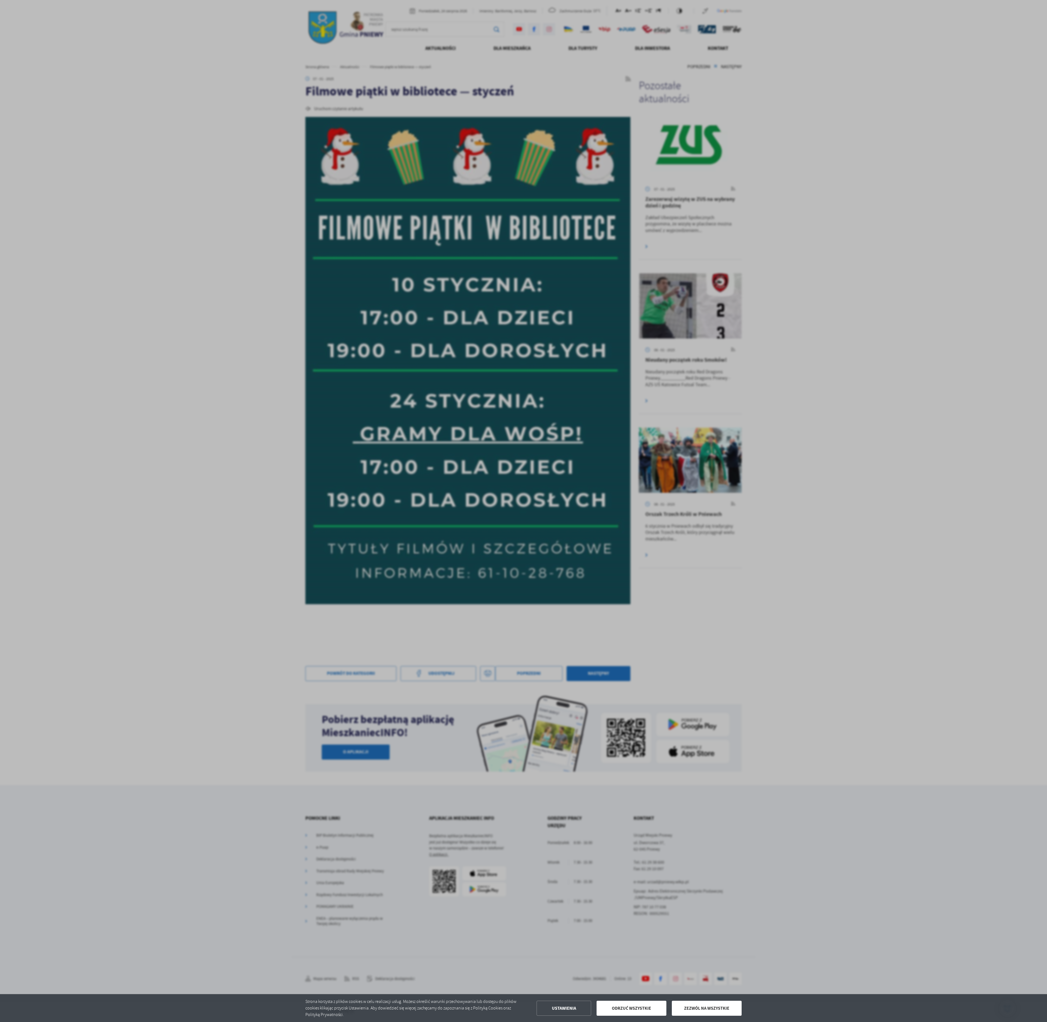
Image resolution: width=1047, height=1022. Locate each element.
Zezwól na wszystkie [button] (706, 1008)
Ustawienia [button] (564, 1008)
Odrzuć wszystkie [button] (631, 1008)
